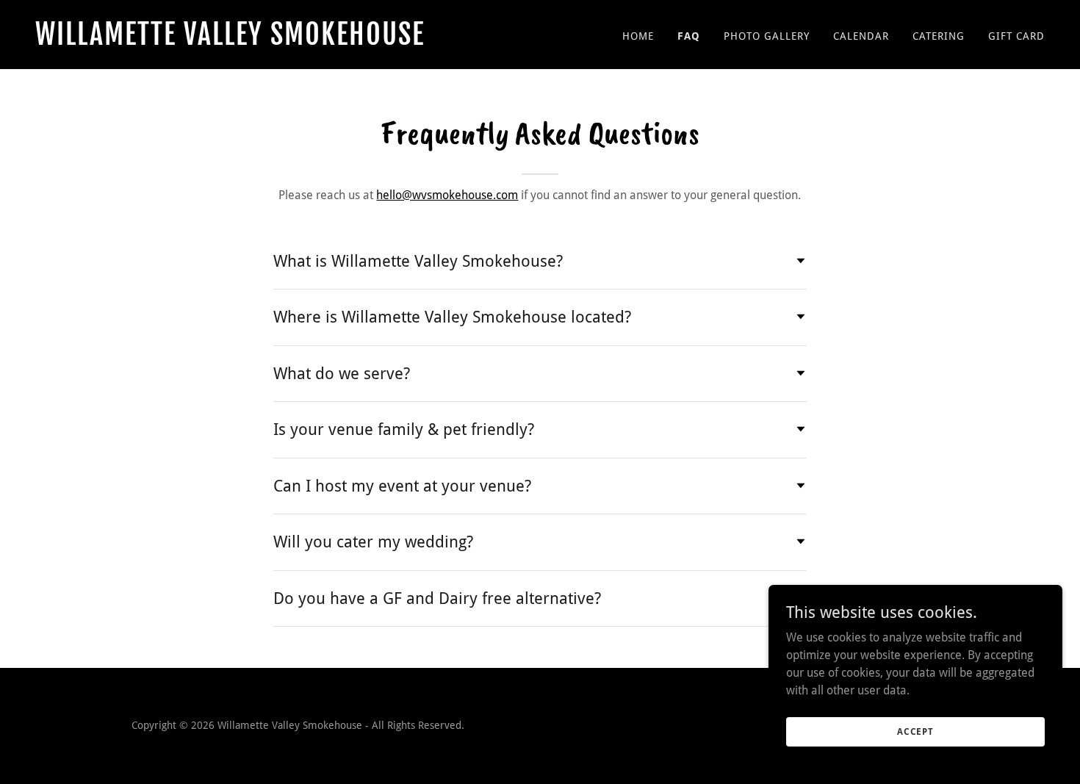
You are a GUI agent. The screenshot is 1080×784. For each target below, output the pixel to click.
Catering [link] (938, 36)
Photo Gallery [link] (767, 36)
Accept (915, 731)
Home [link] (638, 36)
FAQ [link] (688, 36)
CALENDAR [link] (861, 36)
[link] (281, 41)
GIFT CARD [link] (1016, 36)
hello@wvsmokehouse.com (447, 195)
